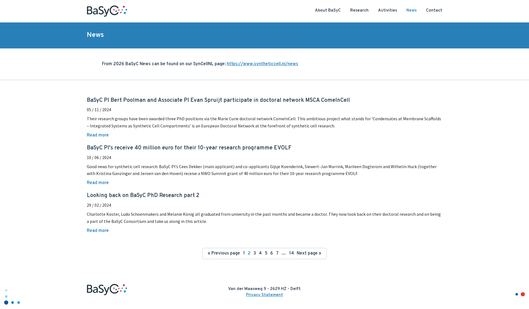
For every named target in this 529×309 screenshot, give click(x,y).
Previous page (224, 253)
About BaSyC (328, 10)
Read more (98, 135)
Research (359, 10)
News (411, 10)
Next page (309, 253)
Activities (387, 10)
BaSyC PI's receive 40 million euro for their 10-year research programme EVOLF (189, 148)
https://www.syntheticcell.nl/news (262, 64)
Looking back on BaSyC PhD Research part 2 (143, 195)
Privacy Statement (264, 295)
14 (291, 253)
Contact (434, 10)
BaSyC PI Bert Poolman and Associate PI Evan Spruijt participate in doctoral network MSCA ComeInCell (218, 100)
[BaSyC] (107, 11)
